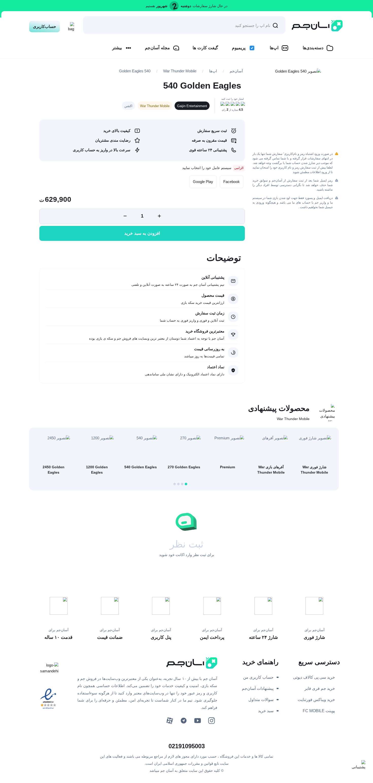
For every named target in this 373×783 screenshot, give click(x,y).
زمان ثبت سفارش (209, 313)
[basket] (70, 25)
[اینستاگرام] (211, 720)
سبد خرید (266, 711)
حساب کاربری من (258, 677)
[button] (186, 484)
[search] (275, 25)
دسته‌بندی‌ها (313, 47)
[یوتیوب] (197, 720)
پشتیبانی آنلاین (212, 277)
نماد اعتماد (215, 367)
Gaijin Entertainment (192, 106)
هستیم (150, 6)
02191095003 (186, 746)
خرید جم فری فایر (319, 688)
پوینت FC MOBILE (319, 711)
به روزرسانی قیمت (209, 349)
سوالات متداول (261, 699)
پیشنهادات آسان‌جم (258, 688)
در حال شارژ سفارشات (210, 6)
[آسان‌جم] (317, 25)
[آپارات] (169, 720)
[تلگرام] (183, 720)
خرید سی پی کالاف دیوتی (314, 677)
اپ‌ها (274, 47)
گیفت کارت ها (205, 47)
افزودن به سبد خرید (142, 233)
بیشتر (117, 47)
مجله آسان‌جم (157, 47)
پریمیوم (239, 47)
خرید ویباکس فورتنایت (316, 699)
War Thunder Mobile (179, 71)
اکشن (128, 106)
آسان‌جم (236, 71)
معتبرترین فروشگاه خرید (204, 331)
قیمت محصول (212, 295)
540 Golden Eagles (134, 71)
